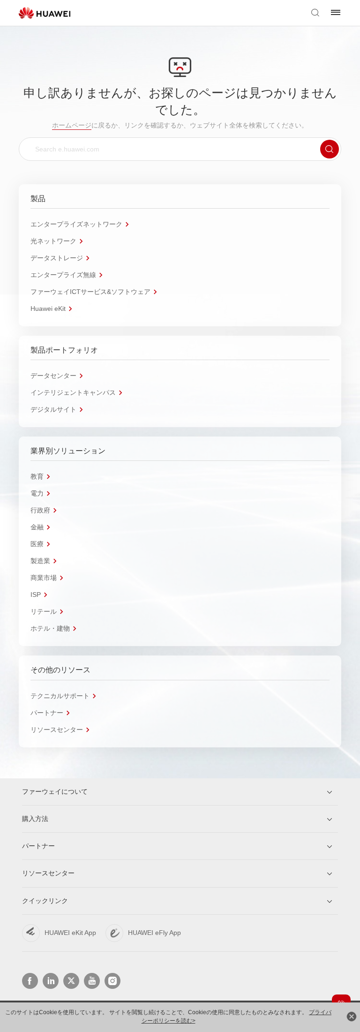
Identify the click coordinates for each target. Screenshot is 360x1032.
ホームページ (71, 125)
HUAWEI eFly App (154, 932)
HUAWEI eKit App (70, 932)
